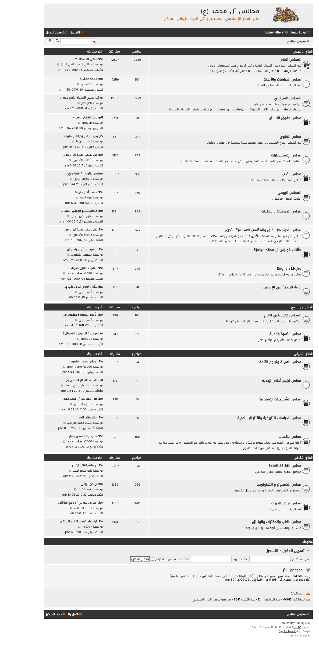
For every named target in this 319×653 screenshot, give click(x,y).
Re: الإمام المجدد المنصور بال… (83, 361)
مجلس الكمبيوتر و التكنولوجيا (278, 484)
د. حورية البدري (83, 178)
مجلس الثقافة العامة (285, 465)
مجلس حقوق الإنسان (285, 118)
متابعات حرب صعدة (229, 109)
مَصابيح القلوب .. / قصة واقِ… (84, 173)
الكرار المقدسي (202, 599)
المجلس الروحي (289, 192)
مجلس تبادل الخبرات (286, 503)
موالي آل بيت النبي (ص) (76, 64)
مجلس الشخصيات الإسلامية (280, 399)
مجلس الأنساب (290, 436)
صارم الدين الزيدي (81, 216)
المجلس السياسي (287, 98)
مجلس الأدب (291, 174)
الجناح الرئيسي (303, 51)
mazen (87, 122)
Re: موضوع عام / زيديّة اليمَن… (84, 249)
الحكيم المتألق (83, 404)
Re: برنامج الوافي (92, 484)
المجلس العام (290, 59)
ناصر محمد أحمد (82, 470)
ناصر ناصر (86, 103)
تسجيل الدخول (293, 550)
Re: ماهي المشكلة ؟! (89, 59)
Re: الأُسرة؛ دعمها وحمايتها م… (83, 314)
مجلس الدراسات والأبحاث (282, 79)
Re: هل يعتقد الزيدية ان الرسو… (83, 154)
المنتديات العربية (287, 631)
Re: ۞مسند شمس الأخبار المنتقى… (80, 521)
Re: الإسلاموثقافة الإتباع (87, 465)
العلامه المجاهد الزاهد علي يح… (83, 380)
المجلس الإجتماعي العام (282, 315)
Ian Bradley (288, 623)
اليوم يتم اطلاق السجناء (88, 117)
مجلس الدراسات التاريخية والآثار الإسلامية (269, 418)
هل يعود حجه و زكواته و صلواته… (82, 136)
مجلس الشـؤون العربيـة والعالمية (189, 109)
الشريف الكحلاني (81, 254)
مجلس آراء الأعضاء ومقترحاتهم (228, 71)
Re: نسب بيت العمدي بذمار (86, 436)
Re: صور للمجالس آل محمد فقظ (83, 398)
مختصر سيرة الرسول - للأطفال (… (82, 333)
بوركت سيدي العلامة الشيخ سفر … (81, 97)
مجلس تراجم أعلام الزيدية (281, 380)
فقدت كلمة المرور (177, 559)
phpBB (297, 627)
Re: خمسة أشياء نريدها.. (87, 192)
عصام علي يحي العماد (78, 385)
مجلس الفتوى (290, 136)
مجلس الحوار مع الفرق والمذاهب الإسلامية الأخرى (263, 230)
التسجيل (272, 550)
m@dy (87, 526)
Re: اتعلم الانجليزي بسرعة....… (84, 268)
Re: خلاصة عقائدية (91, 78)
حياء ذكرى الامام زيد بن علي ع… (83, 286)
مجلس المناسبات (265, 71)
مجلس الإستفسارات (286, 155)
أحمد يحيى (85, 292)
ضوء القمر (86, 197)
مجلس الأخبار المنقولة (262, 109)
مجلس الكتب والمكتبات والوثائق (276, 522)
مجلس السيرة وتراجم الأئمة (280, 362)
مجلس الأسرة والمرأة (285, 334)
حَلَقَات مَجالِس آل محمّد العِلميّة (277, 250)
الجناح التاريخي (303, 354)
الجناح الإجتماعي (302, 307)
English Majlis (289, 268)
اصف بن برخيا (84, 141)
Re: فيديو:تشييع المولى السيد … (82, 210)
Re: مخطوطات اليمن (90, 417)
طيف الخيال (85, 489)
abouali (86, 338)
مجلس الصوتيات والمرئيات (281, 211)
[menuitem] (277, 32)
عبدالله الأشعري (82, 160)
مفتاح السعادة (83, 508)
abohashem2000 (79, 273)
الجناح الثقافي (303, 458)
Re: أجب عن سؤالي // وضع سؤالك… (80, 502)
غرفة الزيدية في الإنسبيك (281, 287)
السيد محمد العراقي (79, 422)
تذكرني (159, 559)
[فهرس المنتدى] (285, 15)
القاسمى (86, 84)
